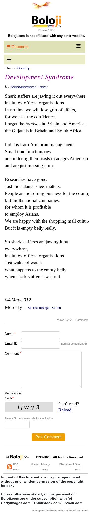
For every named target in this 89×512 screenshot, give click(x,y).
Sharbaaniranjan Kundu (29, 87)
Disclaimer (65, 464)
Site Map (77, 467)
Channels (19, 47)
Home (34, 464)
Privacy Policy (45, 467)
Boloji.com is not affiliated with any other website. (46, 36)
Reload (65, 409)
